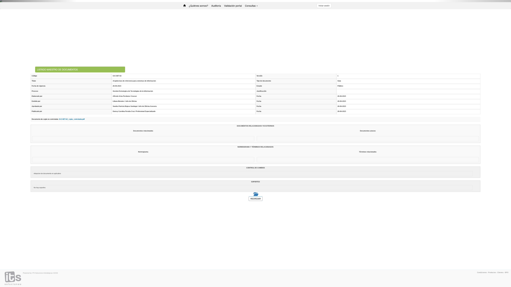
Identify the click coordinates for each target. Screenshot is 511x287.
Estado (259, 86)
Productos (492, 272)
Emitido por (36, 101)
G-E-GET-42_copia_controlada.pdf (72, 119)
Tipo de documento (264, 81)
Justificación (261, 91)
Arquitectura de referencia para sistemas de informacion (134, 81)
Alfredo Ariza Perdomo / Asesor (125, 96)
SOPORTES (255, 182)
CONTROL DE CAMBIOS (255, 168)
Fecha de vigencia (38, 86)
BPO (506, 272)
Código (34, 76)
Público (340, 86)
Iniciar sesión (324, 5)
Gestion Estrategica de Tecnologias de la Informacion (133, 91)
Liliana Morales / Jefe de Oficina (125, 101)
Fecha (259, 96)
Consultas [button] (250, 5)
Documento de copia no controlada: (45, 119)
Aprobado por (37, 106)
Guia (339, 81)
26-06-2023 (117, 86)
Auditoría (216, 5)
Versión (259, 76)
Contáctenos (482, 272)
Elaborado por (37, 96)
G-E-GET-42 (117, 76)
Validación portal (233, 5)
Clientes (500, 272)
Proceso (35, 91)
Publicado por (37, 111)
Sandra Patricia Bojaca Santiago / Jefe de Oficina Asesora (135, 106)
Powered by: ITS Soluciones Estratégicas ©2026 (40, 273)
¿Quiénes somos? (198, 5)
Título (34, 81)
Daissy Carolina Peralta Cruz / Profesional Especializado (134, 111)
